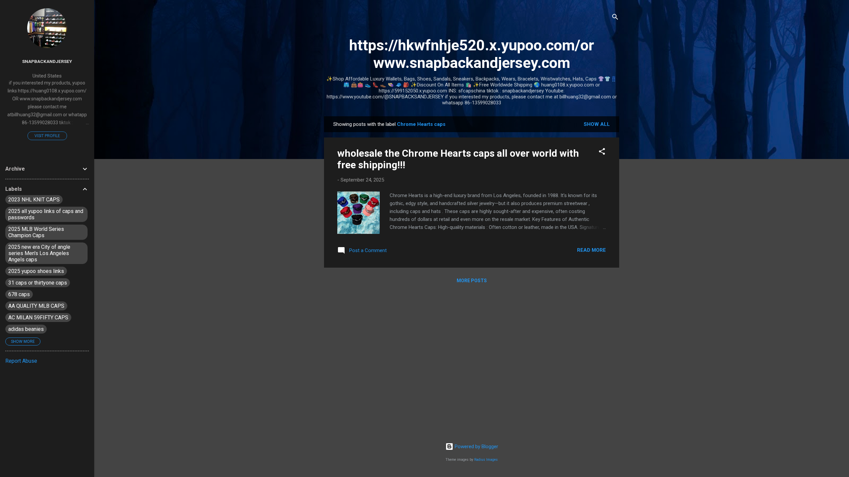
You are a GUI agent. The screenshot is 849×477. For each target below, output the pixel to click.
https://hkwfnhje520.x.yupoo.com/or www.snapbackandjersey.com (471, 54)
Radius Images (486, 459)
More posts (472, 280)
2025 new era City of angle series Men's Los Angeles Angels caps (39, 253)
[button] (602, 152)
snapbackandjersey (47, 61)
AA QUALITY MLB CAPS (36, 306)
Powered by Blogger (475, 447)
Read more (591, 250)
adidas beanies (26, 329)
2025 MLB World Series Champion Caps (36, 232)
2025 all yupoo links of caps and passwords (45, 214)
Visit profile (47, 135)
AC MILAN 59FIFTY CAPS (38, 317)
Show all (597, 124)
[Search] (615, 18)
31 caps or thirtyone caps (37, 283)
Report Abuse (21, 361)
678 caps (19, 294)
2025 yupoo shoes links (36, 271)
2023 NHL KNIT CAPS (34, 199)
